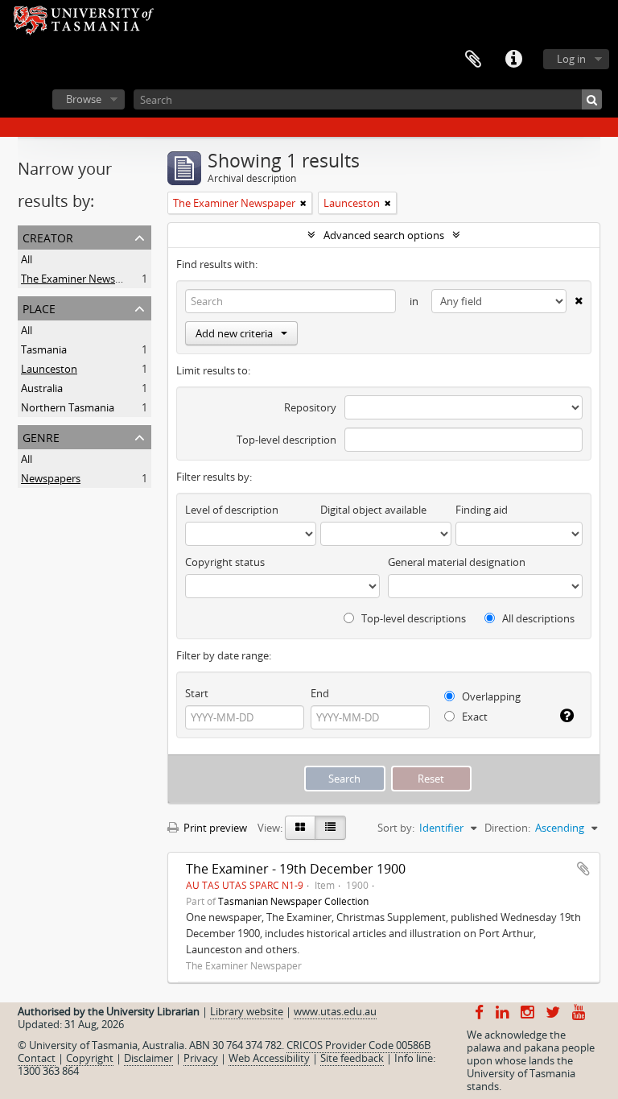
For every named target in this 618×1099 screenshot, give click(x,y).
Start (196, 693)
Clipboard (473, 59)
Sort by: (395, 827)
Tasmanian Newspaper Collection (293, 900)
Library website (246, 1011)
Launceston (49, 369)
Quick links (513, 59)
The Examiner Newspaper (82, 278)
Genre (41, 436)
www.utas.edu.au (335, 1011)
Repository (310, 407)
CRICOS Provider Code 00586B (358, 1045)
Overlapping (490, 696)
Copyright (89, 1058)
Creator (48, 236)
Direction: (507, 827)
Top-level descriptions (412, 618)
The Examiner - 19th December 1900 (296, 869)
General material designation (456, 562)
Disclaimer (148, 1058)
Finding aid (481, 509)
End (320, 693)
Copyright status (225, 562)
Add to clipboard (583, 869)
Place (39, 307)
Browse (83, 99)
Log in (571, 59)
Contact (37, 1058)
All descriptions (537, 618)
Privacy (200, 1058)
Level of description (231, 509)
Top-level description (286, 439)
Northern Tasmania (67, 407)
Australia (42, 388)
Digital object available (373, 509)
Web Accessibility (269, 1058)
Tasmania (44, 349)
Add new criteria (234, 333)
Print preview (214, 827)
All (26, 259)
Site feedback (352, 1058)
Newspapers (50, 478)
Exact (473, 716)
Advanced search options (383, 235)
